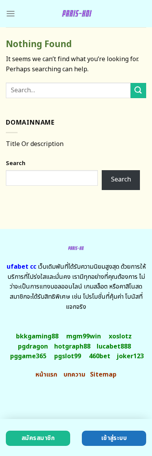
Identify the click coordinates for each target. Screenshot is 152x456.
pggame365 (28, 356)
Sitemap (103, 374)
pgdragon (33, 346)
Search (15, 163)
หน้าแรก (46, 374)
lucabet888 (114, 346)
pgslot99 (67, 356)
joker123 (130, 356)
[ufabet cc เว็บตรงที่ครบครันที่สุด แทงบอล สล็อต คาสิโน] (76, 13)
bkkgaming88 (37, 336)
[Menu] (10, 13)
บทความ (74, 374)
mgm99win (83, 336)
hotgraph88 (72, 346)
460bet (99, 356)
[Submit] (138, 90)
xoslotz (120, 336)
